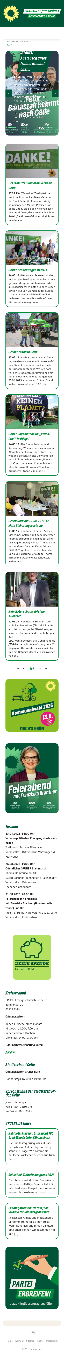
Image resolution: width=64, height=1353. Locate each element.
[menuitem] (10, 1341)
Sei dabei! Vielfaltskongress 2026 (31, 1175)
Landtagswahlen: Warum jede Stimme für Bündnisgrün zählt (29, 1210)
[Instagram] (33, 1333)
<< (18, 668)
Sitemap (30, 1340)
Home (10, 1340)
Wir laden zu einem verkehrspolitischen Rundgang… (36, 60)
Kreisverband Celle (17, 41)
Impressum (52, 1340)
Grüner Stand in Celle (23, 352)
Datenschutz (36, 1348)
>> (45, 668)
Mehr (41, 128)
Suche (40, 1340)
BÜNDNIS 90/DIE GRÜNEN (42, 11)
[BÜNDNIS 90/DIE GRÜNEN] (11, 13)
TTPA (24, 1348)
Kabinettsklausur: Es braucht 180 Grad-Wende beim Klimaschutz (31, 1135)
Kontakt (19, 1340)
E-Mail (8, 1052)
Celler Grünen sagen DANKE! (28, 270)
